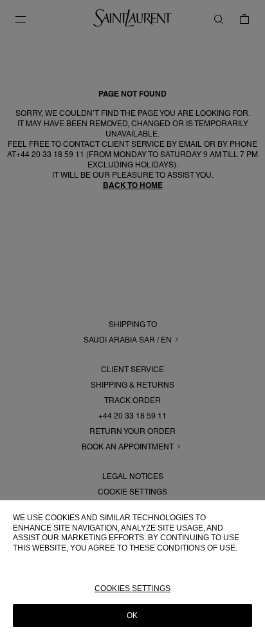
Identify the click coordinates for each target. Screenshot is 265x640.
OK (132, 615)
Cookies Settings (132, 588)
